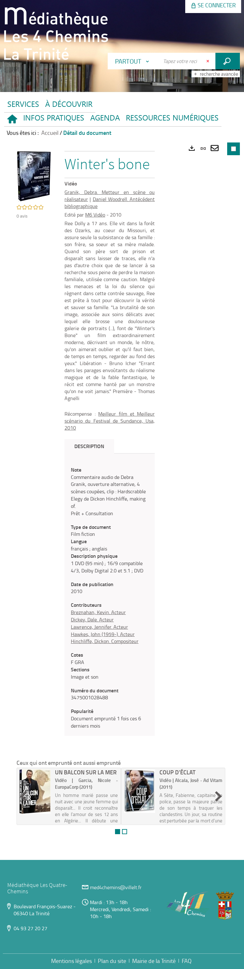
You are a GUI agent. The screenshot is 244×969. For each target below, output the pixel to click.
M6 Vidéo (95, 214)
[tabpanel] (109, 598)
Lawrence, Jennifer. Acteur (99, 626)
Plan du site (112, 961)
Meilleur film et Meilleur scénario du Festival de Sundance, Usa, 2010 (109, 420)
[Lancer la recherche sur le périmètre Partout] (227, 61)
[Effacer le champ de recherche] (208, 61)
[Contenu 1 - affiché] (117, 831)
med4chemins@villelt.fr (116, 887)
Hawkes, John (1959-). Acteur (103, 634)
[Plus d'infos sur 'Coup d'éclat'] (139, 791)
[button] (53, 119)
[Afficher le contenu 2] (124, 831)
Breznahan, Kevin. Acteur (98, 612)
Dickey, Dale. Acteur (92, 619)
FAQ (187, 961)
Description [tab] (89, 446)
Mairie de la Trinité (154, 961)
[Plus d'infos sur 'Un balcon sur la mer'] (35, 791)
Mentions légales (71, 961)
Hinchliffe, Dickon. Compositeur (105, 641)
